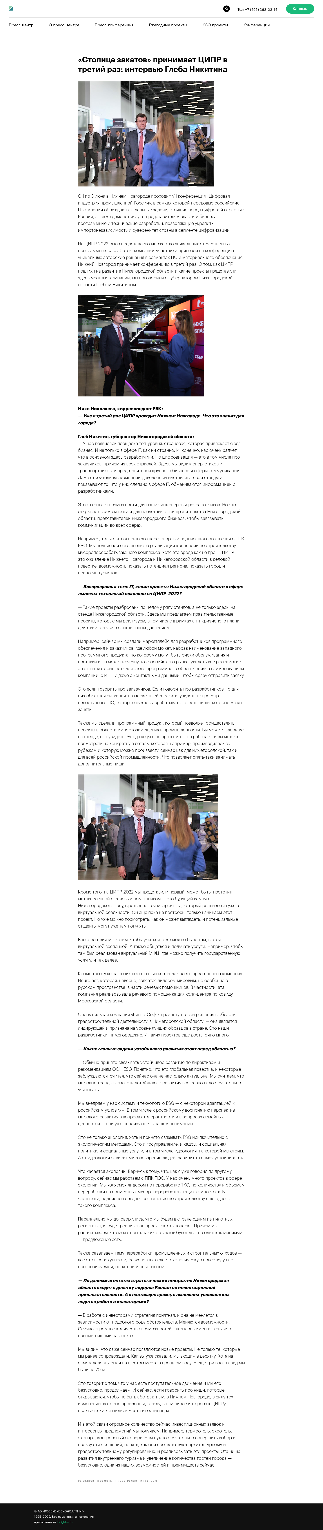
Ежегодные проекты (168, 24)
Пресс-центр (21, 24)
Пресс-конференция (114, 24)
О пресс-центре (64, 24)
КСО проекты (215, 24)
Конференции (256, 24)
